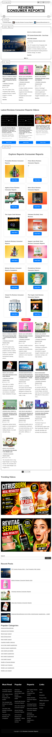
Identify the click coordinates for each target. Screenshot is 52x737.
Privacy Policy (42, 698)
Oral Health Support (6, 659)
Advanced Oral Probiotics (9, 411)
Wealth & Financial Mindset (34, 32)
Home (40, 689)
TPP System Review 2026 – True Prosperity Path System (9, 80)
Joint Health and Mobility (25, 411)
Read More (29, 55)
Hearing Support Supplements (8, 648)
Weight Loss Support (40, 76)
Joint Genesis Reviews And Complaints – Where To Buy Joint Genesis (26, 415)
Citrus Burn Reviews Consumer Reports (21, 603)
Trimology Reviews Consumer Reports (21, 591)
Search (3, 556)
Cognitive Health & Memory (42, 411)
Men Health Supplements (7, 656)
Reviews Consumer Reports (30, 731)
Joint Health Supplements (7, 653)
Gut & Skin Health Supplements (9, 645)
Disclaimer (42, 695)
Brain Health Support (6, 639)
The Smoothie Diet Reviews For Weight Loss (7, 704)
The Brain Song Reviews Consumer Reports (7, 710)
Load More (26, 319)
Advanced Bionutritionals (25, 372)
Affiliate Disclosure (44, 700)
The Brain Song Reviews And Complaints (6, 716)
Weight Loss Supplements (25, 76)
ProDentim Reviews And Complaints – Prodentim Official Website (10, 415)
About (40, 692)
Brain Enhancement (40, 372)
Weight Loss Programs (8, 448)
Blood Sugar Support (6, 633)
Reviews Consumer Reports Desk (36, 41)
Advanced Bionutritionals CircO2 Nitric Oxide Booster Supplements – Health (18, 22)
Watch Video (9, 142)
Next (29, 472)
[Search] (48, 16)
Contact (41, 707)
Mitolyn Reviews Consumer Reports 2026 (21, 580)
